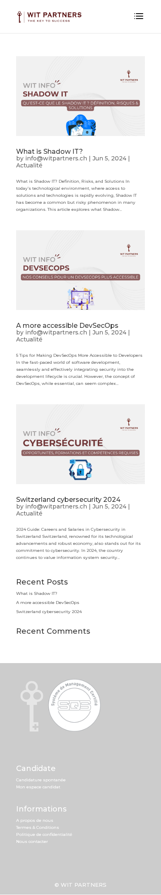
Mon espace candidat (38, 787)
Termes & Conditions (37, 827)
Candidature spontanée (41, 780)
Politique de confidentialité (44, 834)
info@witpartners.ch (56, 158)
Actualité (29, 165)
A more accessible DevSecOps (67, 325)
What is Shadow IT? (49, 151)
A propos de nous (34, 820)
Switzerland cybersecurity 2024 (68, 500)
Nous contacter (32, 841)
